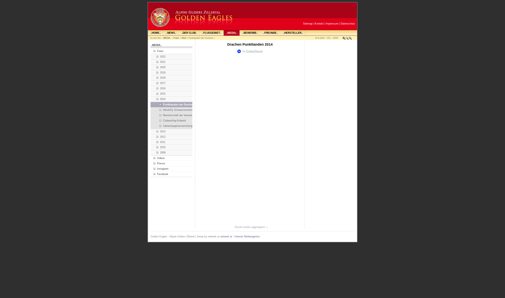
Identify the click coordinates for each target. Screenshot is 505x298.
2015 (163, 93)
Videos (161, 158)
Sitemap (307, 23)
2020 (163, 67)
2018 (163, 77)
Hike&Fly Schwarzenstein (177, 109)
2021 (163, 61)
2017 (163, 83)
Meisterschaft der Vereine (177, 115)
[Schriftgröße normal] (347, 39)
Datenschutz (348, 23)
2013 (163, 131)
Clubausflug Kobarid (174, 120)
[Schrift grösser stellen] (344, 39)
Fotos (176, 38)
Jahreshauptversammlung (177, 125)
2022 (163, 56)
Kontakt (319, 23)
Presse (161, 163)
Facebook (162, 174)
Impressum (332, 23)
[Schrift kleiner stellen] (350, 39)
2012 (163, 136)
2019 (163, 72)
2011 (162, 142)
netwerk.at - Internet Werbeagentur (240, 236)
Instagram (162, 168)
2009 (163, 152)
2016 (163, 88)
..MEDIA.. (166, 38)
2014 (183, 38)
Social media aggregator (251, 226)
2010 (163, 147)
